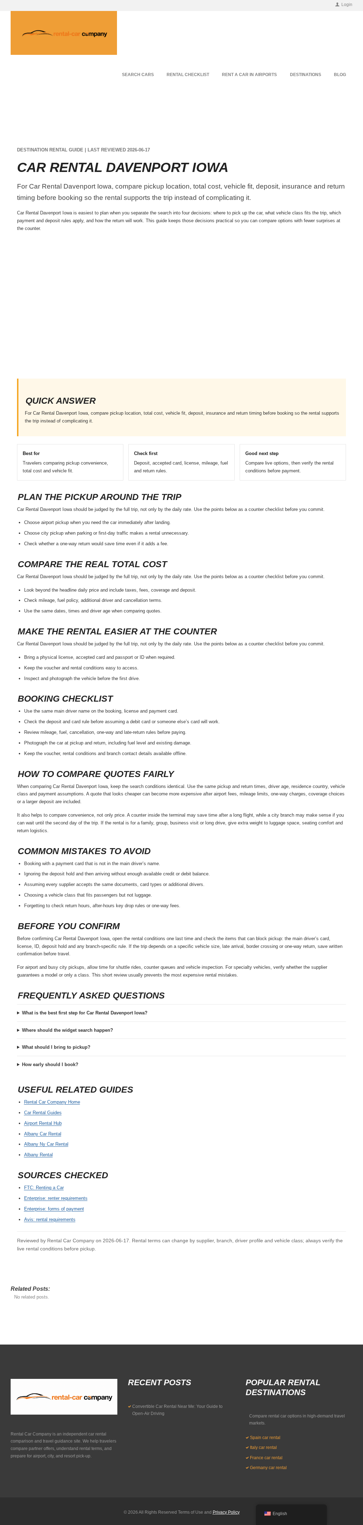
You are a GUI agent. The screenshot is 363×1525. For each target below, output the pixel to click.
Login (346, 4)
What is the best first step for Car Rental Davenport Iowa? (84, 1012)
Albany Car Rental (42, 1133)
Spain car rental (265, 1437)
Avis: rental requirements (50, 1219)
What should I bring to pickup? (56, 1047)
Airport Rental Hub (43, 1123)
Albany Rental (38, 1154)
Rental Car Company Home (52, 1102)
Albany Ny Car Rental (46, 1144)
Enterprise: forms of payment (54, 1209)
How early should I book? (50, 1064)
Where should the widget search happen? (67, 1030)
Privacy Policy (226, 1512)
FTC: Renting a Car (44, 1187)
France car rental (266, 1457)
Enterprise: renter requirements (56, 1198)
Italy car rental (263, 1447)
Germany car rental (268, 1467)
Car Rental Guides (43, 1112)
